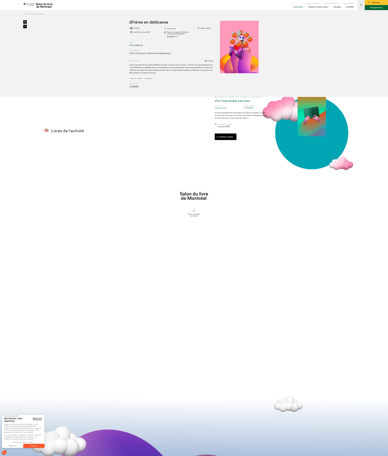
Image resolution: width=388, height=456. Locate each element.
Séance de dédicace (136, 78)
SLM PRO (350, 7)
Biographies (148, 78)
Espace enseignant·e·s (331, 3)
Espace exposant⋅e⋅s (313, 3)
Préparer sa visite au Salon (318, 7)
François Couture (221, 108)
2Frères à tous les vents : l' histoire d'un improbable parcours (150, 53)
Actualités (337, 7)
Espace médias (348, 3)
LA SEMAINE (134, 86)
